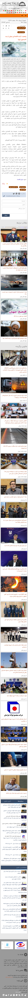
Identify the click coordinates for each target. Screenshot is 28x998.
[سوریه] (13, 12)
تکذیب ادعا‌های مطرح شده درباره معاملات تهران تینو (13, 878)
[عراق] (7, 10)
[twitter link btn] (11, 995)
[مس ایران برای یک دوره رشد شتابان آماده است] (14, 535)
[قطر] (19, 12)
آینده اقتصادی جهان (13, 187)
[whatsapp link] (16, 194)
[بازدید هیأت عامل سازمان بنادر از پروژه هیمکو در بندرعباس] (14, 635)
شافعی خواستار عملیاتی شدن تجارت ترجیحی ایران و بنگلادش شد (15, 245)
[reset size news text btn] (6, 26)
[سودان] (25, 12)
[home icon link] (22, 15)
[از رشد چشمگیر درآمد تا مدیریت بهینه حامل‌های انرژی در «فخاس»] (14, 709)
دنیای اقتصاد (20, 180)
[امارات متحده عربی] (7, 12)
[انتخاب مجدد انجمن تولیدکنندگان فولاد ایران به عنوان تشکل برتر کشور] (14, 734)
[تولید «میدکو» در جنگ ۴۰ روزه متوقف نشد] (14, 685)
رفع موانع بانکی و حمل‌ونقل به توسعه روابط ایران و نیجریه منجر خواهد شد (15, 269)
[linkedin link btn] (3, 995)
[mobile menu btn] (25, 15)
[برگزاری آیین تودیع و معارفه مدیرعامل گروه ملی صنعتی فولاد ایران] (14, 609)
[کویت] (9, 10)
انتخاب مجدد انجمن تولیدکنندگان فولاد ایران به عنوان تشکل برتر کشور (14, 746)
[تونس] (17, 12)
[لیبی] (5, 10)
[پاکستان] (17, 10)
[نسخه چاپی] (3, 28)
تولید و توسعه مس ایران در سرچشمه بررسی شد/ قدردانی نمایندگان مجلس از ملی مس (15, 473)
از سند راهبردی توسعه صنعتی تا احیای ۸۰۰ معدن (15, 770)
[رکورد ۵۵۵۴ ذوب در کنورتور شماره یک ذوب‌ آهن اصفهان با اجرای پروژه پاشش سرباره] (14, 584)
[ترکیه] (11, 12)
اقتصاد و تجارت (21, 28)
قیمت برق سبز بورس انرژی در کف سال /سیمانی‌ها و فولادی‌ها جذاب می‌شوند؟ (14, 396)
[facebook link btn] (8, 995)
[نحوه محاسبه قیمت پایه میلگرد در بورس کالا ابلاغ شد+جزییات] (14, 436)
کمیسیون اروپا (22, 187)
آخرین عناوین (7, 801)
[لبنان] (13, 10)
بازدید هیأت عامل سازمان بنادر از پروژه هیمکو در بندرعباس (15, 646)
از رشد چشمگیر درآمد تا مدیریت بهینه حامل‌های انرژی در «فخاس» (14, 720)
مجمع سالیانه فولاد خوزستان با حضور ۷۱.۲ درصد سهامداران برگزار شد (12, 812)
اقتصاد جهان (22, 190)
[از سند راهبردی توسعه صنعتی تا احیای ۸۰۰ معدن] (14, 760)
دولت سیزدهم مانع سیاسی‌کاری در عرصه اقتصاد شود (14, 338)
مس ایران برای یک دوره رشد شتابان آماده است (15, 546)
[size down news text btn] (3, 26)
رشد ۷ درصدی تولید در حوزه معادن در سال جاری (15, 497)
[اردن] (21, 12)
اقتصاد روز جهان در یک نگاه (20, 316)
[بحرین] (25, 10)
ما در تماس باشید (9, 977)
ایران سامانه (17, 992)
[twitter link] (14, 194)
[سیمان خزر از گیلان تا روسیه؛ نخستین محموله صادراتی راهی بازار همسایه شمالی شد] (14, 660)
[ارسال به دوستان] (6, 28)
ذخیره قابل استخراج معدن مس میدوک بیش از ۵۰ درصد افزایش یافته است (15, 521)
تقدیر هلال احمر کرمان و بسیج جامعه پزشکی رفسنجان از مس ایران (12, 905)
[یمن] (9, 12)
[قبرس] (23, 10)
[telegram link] (19, 194)
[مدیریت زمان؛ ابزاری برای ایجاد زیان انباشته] (14, 783)
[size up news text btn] (9, 26)
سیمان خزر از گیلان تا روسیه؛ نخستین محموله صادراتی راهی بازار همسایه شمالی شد (14, 671)
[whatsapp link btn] (17, 995)
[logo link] (14, 5)
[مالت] (3, 10)
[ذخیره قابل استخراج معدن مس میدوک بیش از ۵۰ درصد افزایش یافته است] (14, 510)
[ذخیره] (9, 28)
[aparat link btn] (22, 995)
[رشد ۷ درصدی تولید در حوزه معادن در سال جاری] (14, 487)
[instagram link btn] (14, 995)
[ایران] (15, 10)
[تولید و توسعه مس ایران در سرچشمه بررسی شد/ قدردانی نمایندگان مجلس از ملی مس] (14, 461)
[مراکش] (11, 10)
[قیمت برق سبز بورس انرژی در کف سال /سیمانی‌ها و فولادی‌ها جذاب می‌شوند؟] (14, 385)
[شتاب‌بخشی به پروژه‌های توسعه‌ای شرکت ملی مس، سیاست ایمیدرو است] (14, 559)
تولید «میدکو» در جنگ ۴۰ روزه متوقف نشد (17, 696)
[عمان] (23, 12)
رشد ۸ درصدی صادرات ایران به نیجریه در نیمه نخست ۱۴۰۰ (14, 293)
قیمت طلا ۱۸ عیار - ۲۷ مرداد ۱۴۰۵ (13, 855)
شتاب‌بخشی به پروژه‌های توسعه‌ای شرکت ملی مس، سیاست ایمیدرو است (15, 570)
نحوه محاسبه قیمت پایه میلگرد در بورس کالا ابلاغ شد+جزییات (15, 447)
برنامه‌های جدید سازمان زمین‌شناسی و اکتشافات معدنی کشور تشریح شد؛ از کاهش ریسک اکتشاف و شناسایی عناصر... (15, 370)
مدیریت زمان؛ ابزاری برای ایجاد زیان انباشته (16, 793)
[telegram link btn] (25, 995)
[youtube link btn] (6, 995)
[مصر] (19, 10)
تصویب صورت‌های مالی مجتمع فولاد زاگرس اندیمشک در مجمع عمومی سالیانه (11, 859)
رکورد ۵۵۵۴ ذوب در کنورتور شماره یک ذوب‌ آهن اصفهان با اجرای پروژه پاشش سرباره (15, 595)
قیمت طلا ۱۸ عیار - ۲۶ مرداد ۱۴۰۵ (13, 844)
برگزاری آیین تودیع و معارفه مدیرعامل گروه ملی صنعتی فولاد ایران (16, 621)
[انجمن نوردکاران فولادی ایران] (21, 945)
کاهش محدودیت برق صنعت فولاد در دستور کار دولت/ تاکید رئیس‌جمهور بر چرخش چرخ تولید (16, 422)
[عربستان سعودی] (15, 12)
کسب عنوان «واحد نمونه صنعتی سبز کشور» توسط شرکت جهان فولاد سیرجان (11, 884)
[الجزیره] (21, 10)
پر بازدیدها (20, 801)
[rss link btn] (19, 995)
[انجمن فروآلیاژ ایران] (7, 945)
